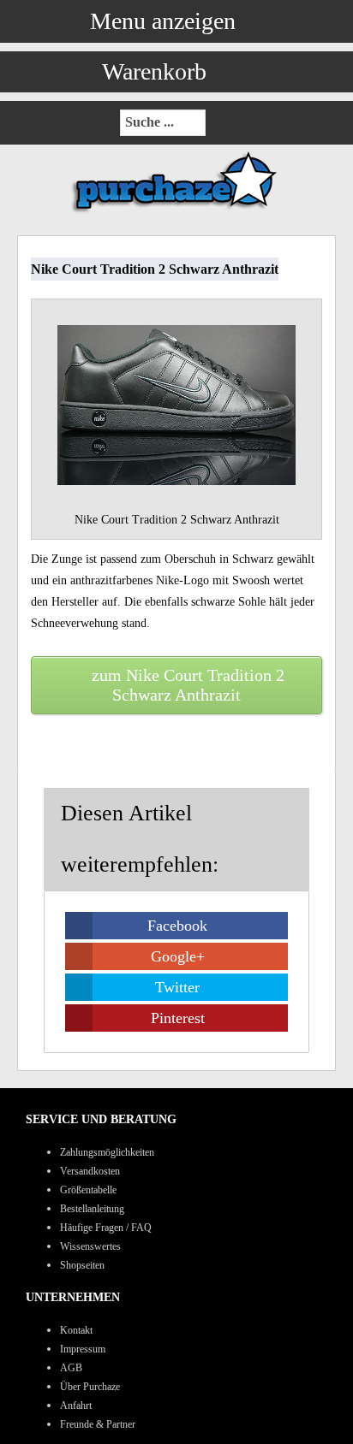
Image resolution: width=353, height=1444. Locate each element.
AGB (71, 1368)
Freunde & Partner (97, 1424)
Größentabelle (88, 1190)
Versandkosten (90, 1171)
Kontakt (76, 1330)
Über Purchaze (90, 1387)
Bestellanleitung (92, 1209)
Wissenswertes (90, 1246)
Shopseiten (82, 1265)
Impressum (82, 1349)
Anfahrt (76, 1405)
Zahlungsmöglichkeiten (107, 1152)
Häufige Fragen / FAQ (106, 1228)
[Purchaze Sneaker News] (176, 211)
